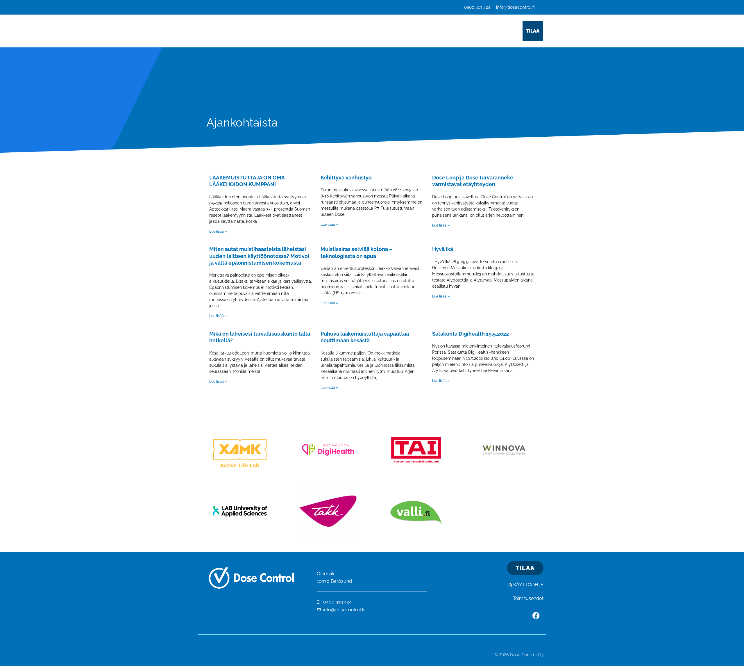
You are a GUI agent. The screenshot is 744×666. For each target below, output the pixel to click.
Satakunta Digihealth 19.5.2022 (470, 334)
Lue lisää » (218, 231)
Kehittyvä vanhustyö (346, 177)
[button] (310, 31)
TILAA (532, 31)
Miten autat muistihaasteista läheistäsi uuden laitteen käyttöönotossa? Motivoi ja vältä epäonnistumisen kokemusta (259, 256)
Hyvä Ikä (442, 249)
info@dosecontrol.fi (515, 7)
